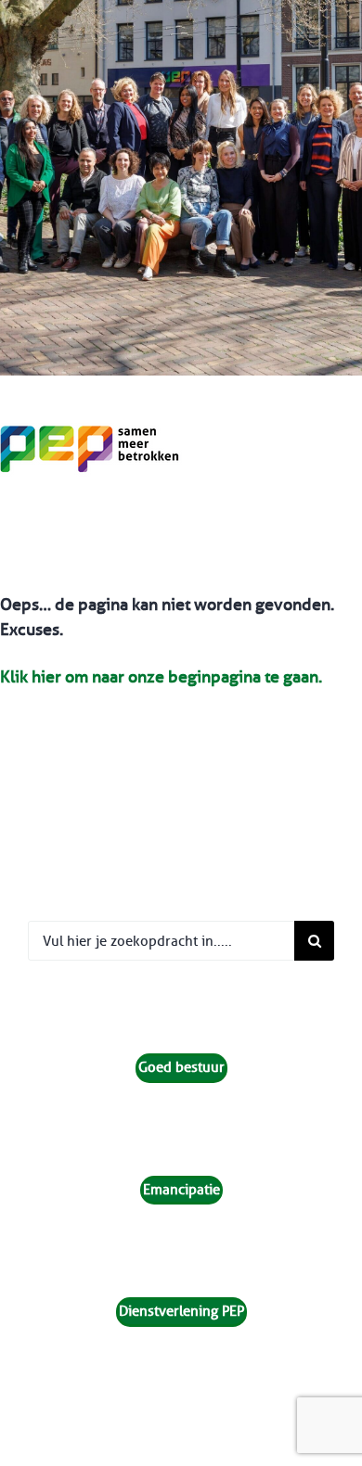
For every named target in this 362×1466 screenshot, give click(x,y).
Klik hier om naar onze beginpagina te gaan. (161, 677)
